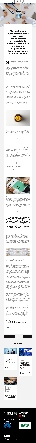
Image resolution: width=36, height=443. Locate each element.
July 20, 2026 (7, 391)
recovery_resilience (17, 27)
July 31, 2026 (22, 360)
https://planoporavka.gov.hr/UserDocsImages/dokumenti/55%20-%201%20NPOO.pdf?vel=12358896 (16, 323)
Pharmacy (25, 26)
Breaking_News (10, 26)
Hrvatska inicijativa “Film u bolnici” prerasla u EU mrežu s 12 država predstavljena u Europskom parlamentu (10, 395)
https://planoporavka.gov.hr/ (10, 321)
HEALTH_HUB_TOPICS (16, 26)
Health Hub (18, 56)
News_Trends (22, 26)
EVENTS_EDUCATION (8, 387)
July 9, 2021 (18, 28)
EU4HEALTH (7, 386)
